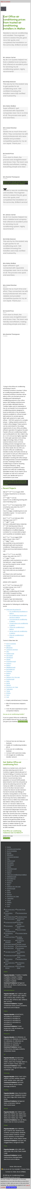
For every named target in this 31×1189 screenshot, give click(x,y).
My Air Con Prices (10, 937)
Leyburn (8, 663)
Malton (8, 665)
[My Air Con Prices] (12, 6)
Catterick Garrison (12, 650)
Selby (8, 681)
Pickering (9, 671)
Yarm (8, 695)
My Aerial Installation (20, 938)
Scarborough (10, 679)
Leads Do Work (15, 1177)
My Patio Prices (9, 948)
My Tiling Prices (9, 946)
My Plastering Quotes (20, 963)
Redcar (8, 673)
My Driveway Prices (20, 949)
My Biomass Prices (10, 955)
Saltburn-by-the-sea (13, 677)
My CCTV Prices (21, 930)
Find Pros (6, 838)
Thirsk (8, 691)
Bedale (8, 646)
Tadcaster (9, 689)
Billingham (9, 648)
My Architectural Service (9, 967)
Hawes (8, 659)
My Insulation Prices (9, 960)
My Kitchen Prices (10, 917)
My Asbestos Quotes (20, 941)
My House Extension (8, 941)
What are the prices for (13, 609)
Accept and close (11, 1187)
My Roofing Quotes (20, 923)
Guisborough (10, 653)
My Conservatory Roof (10, 963)
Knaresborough (11, 661)
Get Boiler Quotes (10, 952)
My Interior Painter (10, 944)
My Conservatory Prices (10, 910)
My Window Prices (22, 917)
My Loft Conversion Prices (10, 930)
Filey (7, 652)
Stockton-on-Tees (12, 687)
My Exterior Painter (22, 933)
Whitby (8, 693)
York (7, 697)
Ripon (8, 675)
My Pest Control (21, 944)
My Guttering (9, 926)
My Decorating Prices (21, 956)
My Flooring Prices (22, 946)
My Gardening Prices (21, 952)
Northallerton (10, 669)
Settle (8, 683)
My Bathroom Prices (20, 927)
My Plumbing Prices (8, 914)
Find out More (22, 721)
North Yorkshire (11, 644)
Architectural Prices (20, 919)
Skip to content (5, 2)
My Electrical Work (10, 922)
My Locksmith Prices (21, 967)
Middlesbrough (10, 667)
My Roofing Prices (22, 959)
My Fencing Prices (22, 913)
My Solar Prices (21, 909)
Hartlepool (9, 657)
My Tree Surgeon (10, 919)
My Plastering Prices (9, 934)
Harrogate (9, 655)
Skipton (8, 685)
